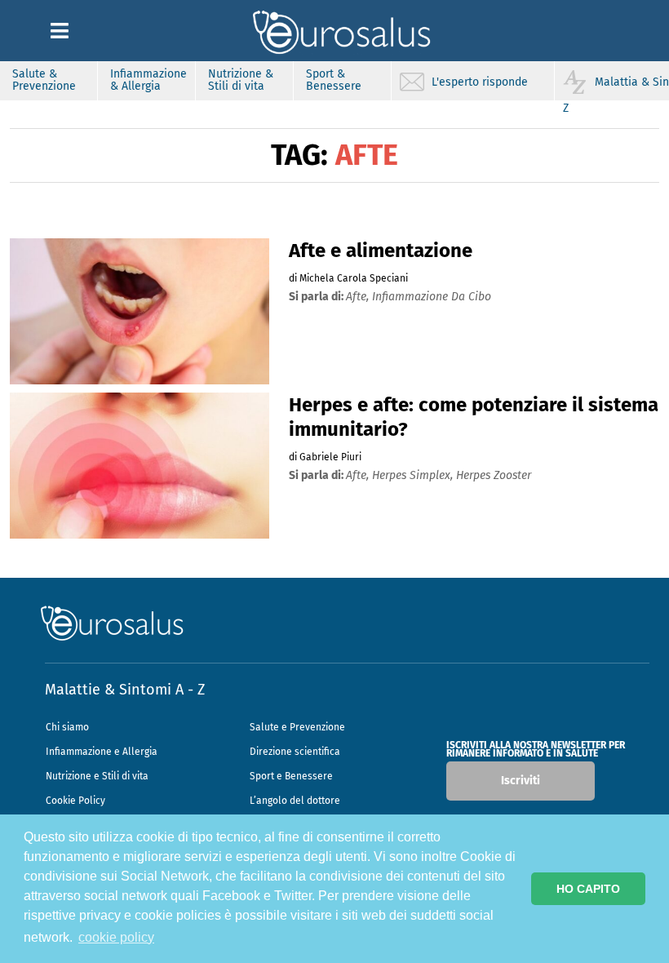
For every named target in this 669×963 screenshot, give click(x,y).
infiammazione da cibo (431, 297)
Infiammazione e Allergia (101, 751)
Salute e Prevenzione (297, 727)
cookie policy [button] (116, 937)
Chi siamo (67, 727)
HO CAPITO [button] (588, 888)
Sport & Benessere (333, 80)
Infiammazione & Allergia (148, 80)
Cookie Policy (75, 800)
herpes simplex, (414, 475)
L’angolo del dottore (295, 800)
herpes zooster (493, 475)
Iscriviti (520, 781)
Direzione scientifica (295, 751)
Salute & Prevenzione (44, 80)
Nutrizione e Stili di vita (97, 776)
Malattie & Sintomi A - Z (125, 690)
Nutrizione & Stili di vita (240, 80)
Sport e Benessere (291, 776)
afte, (359, 297)
